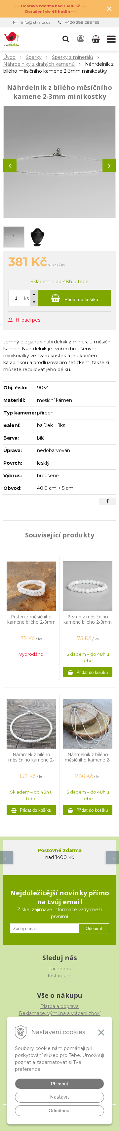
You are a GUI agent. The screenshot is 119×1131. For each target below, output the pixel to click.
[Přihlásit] (80, 39)
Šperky (34, 57)
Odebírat (94, 928)
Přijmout (59, 1083)
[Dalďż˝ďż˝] (112, 857)
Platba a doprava (59, 1006)
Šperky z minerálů (72, 57)
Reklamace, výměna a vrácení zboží (59, 1013)
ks (26, 298)
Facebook (59, 969)
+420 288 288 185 (82, 22)
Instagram (59, 976)
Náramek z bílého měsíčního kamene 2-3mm (31, 759)
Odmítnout (60, 1110)
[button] (66, 39)
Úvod (9, 57)
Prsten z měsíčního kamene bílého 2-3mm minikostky (31, 621)
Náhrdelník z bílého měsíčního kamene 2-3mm (88, 759)
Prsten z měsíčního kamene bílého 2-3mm (87, 619)
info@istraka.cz (36, 22)
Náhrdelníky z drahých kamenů (39, 64)
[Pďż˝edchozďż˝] (6, 857)
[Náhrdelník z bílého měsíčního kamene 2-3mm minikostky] (59, 162)
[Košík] (96, 39)
